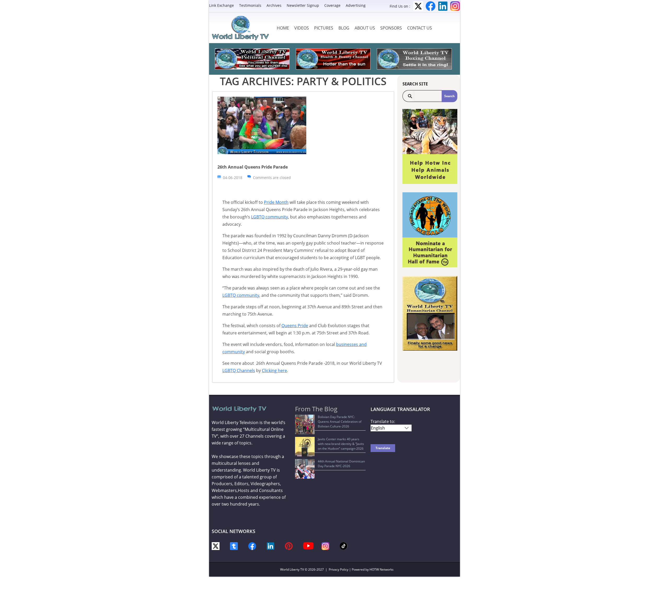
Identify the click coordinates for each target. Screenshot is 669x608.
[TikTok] (344, 545)
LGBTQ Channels (238, 370)
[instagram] (325, 546)
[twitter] (216, 546)
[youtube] (308, 545)
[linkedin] (270, 546)
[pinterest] (289, 546)
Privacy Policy (338, 569)
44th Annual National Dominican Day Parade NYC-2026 (341, 463)
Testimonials (250, 5)
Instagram (455, 6)
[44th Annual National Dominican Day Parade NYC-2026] (305, 469)
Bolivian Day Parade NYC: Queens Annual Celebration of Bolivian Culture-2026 (339, 422)
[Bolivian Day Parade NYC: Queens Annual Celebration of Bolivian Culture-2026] (305, 424)
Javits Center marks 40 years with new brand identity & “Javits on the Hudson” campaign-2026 (341, 444)
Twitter (418, 6)
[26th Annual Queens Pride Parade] (261, 125)
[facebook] (252, 546)
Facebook (430, 6)
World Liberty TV (292, 569)
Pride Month (276, 202)
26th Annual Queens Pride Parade (252, 167)
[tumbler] (234, 546)
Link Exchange (221, 5)
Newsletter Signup (303, 5)
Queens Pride (294, 325)
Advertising (356, 5)
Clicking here (274, 370)
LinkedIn (443, 6)
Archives (274, 5)
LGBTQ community (269, 217)
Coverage (332, 5)
